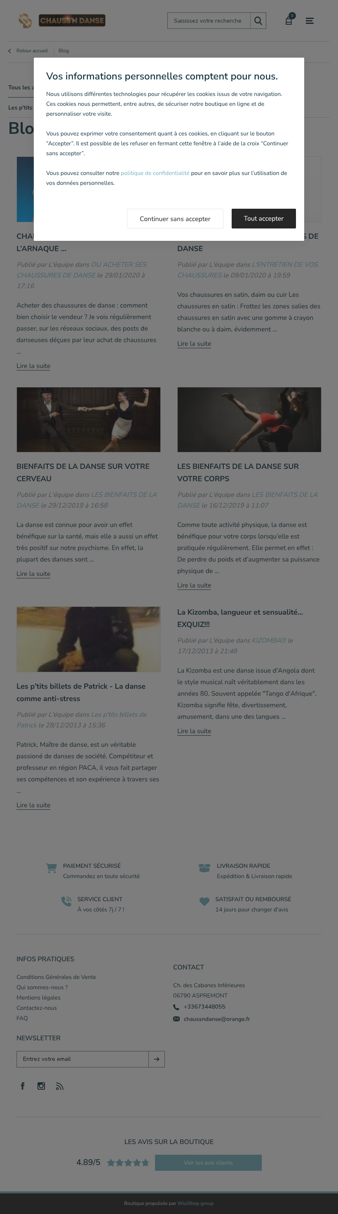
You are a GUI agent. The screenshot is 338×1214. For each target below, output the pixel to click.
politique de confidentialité (155, 173)
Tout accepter (264, 218)
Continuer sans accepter (175, 219)
